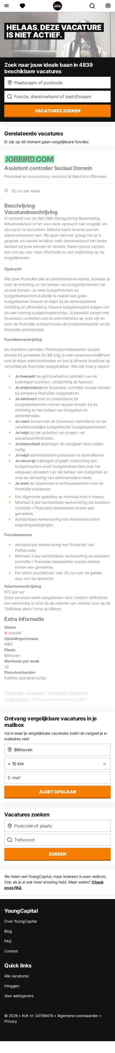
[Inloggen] (107, 6)
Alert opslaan (57, 791)
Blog (8, 931)
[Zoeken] (94, 6)
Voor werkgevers (18, 995)
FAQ (7, 941)
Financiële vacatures (24, 692)
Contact (11, 951)
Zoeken (57, 854)
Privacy (10, 1021)
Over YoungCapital (20, 921)
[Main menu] (6, 6)
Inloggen (11, 986)
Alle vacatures (16, 976)
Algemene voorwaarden (77, 1015)
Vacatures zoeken (57, 110)
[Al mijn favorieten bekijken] (22, 6)
